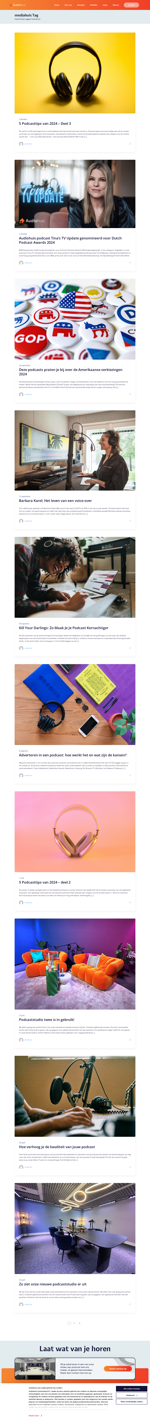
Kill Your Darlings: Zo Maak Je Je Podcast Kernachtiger (63, 627)
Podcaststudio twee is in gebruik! (46, 1019)
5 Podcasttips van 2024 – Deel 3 (45, 123)
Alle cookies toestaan (132, 1389)
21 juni (21, 1015)
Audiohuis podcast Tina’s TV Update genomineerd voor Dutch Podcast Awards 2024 (70, 240)
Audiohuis (28, 144)
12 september (25, 496)
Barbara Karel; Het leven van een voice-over (55, 500)
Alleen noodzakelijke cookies (132, 1402)
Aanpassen (130, 1395)
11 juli (21, 878)
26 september (25, 365)
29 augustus (24, 623)
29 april (22, 1142)
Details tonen (34, 1416)
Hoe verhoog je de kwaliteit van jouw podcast (57, 1146)
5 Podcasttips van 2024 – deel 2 (45, 882)
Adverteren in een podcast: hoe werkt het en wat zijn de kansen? (73, 755)
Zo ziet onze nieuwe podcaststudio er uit (53, 1284)
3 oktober (23, 119)
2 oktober (23, 234)
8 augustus (23, 751)
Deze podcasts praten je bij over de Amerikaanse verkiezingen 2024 (70, 371)
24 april (22, 1280)
